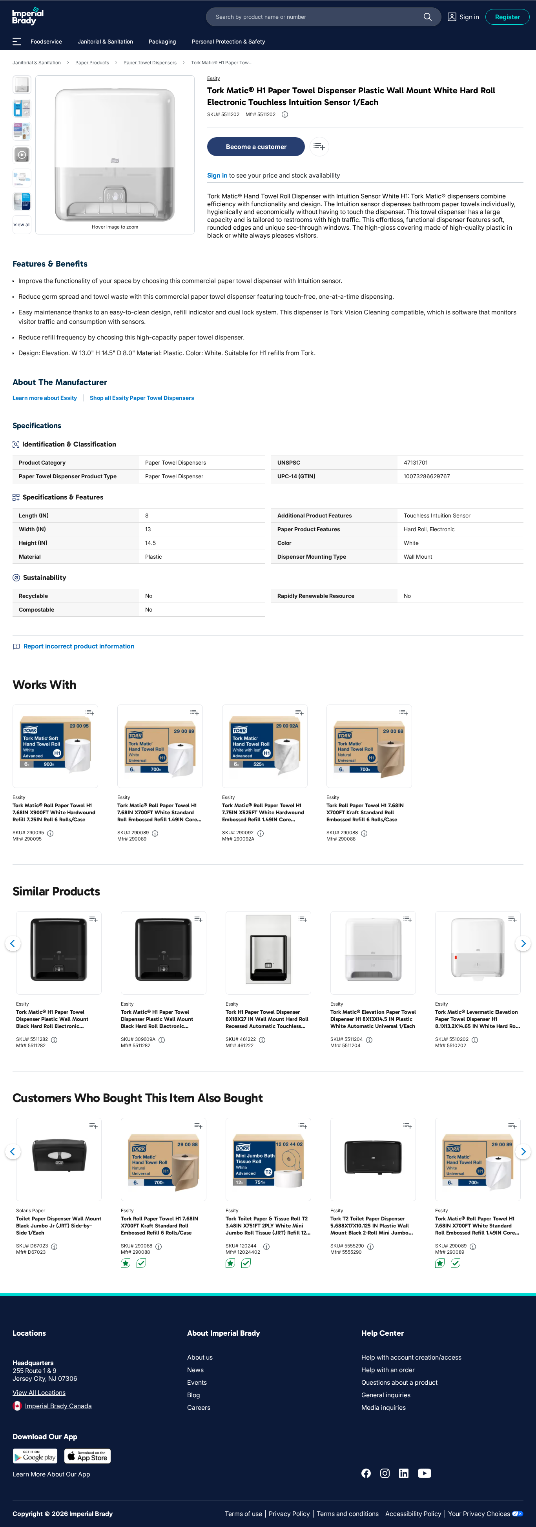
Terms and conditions (348, 1514)
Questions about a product (399, 1382)
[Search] (428, 17)
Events (197, 1382)
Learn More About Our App (51, 1474)
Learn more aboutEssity (45, 397)
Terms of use (243, 1514)
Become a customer (256, 147)
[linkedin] (403, 1473)
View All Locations (39, 1392)
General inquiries (385, 1395)
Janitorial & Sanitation (37, 62)
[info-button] (285, 114)
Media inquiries (383, 1407)
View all (22, 224)
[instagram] (385, 1473)
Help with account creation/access (411, 1357)
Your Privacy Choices (479, 1514)
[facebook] (366, 1473)
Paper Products (92, 62)
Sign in (217, 175)
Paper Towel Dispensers (150, 62)
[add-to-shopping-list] (319, 146)
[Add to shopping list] (90, 712)
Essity (213, 78)
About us (200, 1357)
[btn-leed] (125, 1263)
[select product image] (22, 84)
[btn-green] (141, 1263)
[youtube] (424, 1473)
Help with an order (388, 1370)
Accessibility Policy (413, 1514)
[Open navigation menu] (17, 41)
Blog (193, 1395)
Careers (198, 1407)
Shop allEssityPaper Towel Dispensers (142, 397)
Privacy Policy (289, 1514)
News (195, 1370)
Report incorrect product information (79, 646)
